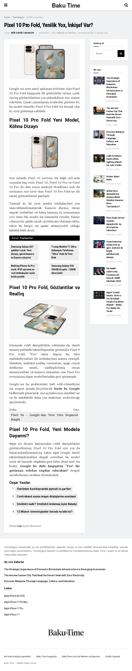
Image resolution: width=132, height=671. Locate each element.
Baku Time (66, 5)
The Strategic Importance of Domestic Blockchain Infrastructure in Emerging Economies (114, 87)
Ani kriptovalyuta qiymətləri (17, 656)
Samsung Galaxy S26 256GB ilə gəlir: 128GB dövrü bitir (63, 269)
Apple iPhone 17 (11, 614)
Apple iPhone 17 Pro (13, 608)
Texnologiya (18, 17)
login (19, 526)
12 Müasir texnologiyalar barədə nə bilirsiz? (45, 511)
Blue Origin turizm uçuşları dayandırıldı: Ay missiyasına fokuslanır (115, 224)
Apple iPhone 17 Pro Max (16, 602)
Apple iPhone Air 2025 (14, 595)
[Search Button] (121, 53)
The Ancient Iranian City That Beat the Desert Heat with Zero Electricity (114, 114)
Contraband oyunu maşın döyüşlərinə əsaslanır (46, 496)
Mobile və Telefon (35, 17)
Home (7, 17)
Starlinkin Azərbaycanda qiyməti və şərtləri (44, 489)
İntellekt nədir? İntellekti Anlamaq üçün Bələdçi (47, 504)
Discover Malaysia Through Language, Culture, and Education (115, 138)
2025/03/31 (44, 32)
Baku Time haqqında (46, 656)
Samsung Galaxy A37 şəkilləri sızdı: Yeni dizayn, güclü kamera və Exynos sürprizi (22, 252)
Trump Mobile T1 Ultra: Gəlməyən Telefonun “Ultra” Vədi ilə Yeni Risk (64, 252)
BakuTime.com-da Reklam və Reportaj (81, 656)
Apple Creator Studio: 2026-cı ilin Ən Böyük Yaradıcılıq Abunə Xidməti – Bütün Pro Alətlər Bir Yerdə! (114, 301)
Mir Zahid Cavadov (22, 32)
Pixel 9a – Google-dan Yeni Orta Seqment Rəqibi (44, 417)
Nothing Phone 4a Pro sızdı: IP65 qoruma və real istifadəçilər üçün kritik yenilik (23, 271)
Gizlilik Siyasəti (112, 656)
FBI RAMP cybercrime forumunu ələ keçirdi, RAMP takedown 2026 (113, 274)
